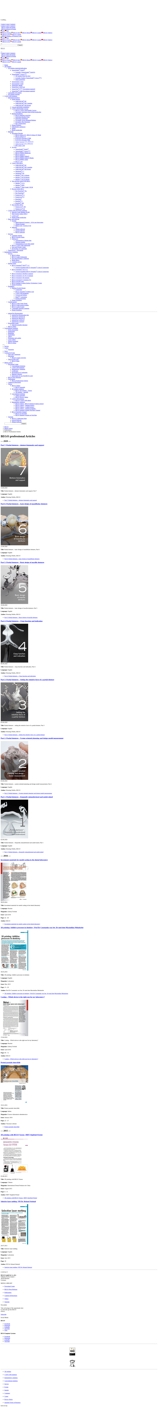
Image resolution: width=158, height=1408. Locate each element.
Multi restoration (21, 297)
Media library (15, 260)
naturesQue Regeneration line (20, 315)
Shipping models (20, 242)
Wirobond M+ (20, 173)
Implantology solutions (18, 402)
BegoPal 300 (19, 203)
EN (3, 31)
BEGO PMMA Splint (21, 159)
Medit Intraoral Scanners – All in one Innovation (29, 222)
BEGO (6, 427)
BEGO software (20, 232)
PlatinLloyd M (20, 209)
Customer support (17, 235)
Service (10, 253)
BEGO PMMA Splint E (22, 156)
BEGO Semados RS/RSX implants (22, 273)
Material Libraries (17, 374)
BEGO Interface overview (23, 115)
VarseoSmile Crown (19, 74)
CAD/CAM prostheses (22, 293)
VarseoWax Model (17, 85)
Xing (5, 1330)
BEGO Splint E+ (20, 154)
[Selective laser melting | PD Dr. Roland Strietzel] (14, 1244)
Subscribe (3, 1314)
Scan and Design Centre (19, 247)
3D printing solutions (18, 389)
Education (11, 356)
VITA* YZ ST (24, 142)
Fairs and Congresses (14, 354)
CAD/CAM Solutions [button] (10, 96)
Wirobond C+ (19, 171)
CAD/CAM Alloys (17, 163)
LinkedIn (7, 1327)
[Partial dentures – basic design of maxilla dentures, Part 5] (14, 603)
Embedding (11, 335)
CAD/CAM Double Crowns (20, 108)
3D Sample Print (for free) (22, 76)
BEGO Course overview (19, 358)
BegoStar (18, 199)
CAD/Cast (15, 216)
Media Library (8, 428)
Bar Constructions (20, 123)
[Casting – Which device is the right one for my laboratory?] (14, 1035)
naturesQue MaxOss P (18, 318)
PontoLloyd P (19, 197)
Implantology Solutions (18, 369)
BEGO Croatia (36, 32)
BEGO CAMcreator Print (19, 418)
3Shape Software (17, 422)
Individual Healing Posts (22, 117)
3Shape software (20, 229)
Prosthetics (11, 286)
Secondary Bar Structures (22, 122)
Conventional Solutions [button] (11, 328)
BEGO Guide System (18, 307)
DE (7, 31)
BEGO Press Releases (14, 377)
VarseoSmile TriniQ (18, 70)
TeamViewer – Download (15, 250)
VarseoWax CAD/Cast (18, 87)
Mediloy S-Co (20, 183)
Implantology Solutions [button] (11, 252)
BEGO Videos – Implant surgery (24, 405)
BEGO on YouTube (21, 413)
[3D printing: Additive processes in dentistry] (14, 970)
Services (10, 234)
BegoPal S (18, 201)
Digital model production (19, 217)
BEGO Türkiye (47, 32)
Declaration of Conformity (19, 248)
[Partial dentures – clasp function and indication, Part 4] (14, 662)
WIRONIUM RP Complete (23, 103)
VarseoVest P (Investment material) (23, 89)
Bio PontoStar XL (21, 191)
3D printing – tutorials (21, 392)
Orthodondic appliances (18, 127)
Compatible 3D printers (15, 93)
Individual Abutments (21, 118)
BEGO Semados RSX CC (21, 265)
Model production (17, 130)
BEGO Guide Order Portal (19, 303)
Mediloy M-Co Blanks (22, 175)
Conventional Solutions (18, 366)
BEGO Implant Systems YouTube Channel (27, 410)
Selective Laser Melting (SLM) (21, 212)
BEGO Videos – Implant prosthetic (25, 408)
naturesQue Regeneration (15, 313)
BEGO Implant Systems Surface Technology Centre (27, 283)
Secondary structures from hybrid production (28, 112)
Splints (14, 128)
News (6, 351)
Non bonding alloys (17, 205)
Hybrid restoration (20, 298)
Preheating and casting (14, 338)
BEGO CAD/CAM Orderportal (21, 245)
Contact (3, 24)
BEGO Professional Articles (20, 380)
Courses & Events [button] (9, 353)
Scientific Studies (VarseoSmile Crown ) (28, 78)
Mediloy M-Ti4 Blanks (22, 177)
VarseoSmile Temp (17, 81)
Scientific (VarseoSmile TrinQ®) (25, 72)
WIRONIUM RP (20, 101)
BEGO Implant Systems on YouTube (26, 415)
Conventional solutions (18, 394)
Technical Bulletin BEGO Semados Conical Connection (32, 267)
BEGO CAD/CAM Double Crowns (25, 110)
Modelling (11, 333)
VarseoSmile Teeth (17, 83)
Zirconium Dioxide (17, 133)
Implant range (12, 263)
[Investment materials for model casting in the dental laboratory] (14, 900)
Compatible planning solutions (20, 308)
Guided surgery (12, 302)
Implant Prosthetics (17, 113)
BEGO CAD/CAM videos (23, 400)
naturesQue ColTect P (18, 320)
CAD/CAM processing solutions (17, 210)
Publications (11, 379)
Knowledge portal (13, 323)
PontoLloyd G (20, 195)
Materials (10, 131)
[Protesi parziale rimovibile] (14, 1103)
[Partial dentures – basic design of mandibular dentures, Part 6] (14, 545)
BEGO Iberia (26, 32)
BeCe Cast (18, 161)
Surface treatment (13, 341)
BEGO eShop (16, 255)
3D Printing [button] (7, 66)
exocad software (20, 230)
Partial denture (16, 99)
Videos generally (20, 395)
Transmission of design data (23, 240)
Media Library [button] (8, 362)
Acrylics (14, 147)
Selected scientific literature (19, 325)
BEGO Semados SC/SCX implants (22, 275)
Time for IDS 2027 (13, 359)
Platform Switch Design (19, 288)
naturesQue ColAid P (18, 321)
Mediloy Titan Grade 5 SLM (24, 187)
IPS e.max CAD (20, 145)
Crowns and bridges (21, 295)
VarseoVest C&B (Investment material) (23, 91)
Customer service (17, 262)
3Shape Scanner (20, 224)
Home (6, 65)
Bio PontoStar (19, 193)
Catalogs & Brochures (14, 382)
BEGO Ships (15, 361)
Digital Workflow (17, 285)
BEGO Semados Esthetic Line (24, 291)
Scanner (14, 221)
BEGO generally (20, 387)
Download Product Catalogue (20, 258)
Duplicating (11, 331)
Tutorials (10, 417)
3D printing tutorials (14, 94)
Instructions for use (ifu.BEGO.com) (22, 376)
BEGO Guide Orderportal (19, 257)
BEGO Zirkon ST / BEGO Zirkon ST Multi (28, 135)
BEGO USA (6, 34)
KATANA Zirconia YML (22, 140)
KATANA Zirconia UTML (23, 138)
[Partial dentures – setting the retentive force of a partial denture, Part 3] (14, 720)
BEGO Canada (16, 34)
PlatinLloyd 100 (20, 207)
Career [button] (6, 348)
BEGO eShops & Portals (8, 29)
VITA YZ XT (24, 144)
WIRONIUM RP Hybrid (23, 105)
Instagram (7, 1325)
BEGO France (6, 32)
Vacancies (11, 349)
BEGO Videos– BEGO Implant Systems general (29, 403)
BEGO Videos (16, 385)
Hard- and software (13, 219)
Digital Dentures (16, 125)
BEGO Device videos (21, 397)
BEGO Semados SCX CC (20, 269)
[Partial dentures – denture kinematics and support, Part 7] (14, 486)
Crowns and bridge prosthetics (20, 107)
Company (12, 24)
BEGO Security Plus (18, 281)
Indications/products (14, 97)
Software (14, 227)
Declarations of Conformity (20, 372)
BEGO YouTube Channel (19, 412)
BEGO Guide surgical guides (20, 305)
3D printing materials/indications (17, 68)
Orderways (15, 239)
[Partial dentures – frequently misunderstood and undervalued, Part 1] (14, 838)
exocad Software (16, 420)
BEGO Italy (17, 32)
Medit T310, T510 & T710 (23, 225)
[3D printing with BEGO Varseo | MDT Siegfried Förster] (14, 1174)
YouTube (7, 1328)
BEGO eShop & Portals (8, 27)
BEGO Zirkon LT (20, 136)
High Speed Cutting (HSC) (19, 214)
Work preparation (13, 330)
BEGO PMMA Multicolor (23, 153)
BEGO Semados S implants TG (21, 280)
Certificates (15, 371)
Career (8, 24)
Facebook (7, 1324)
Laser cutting (12, 339)
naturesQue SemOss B (18, 316)
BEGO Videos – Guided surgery (24, 407)
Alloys (10, 336)
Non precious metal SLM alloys (21, 181)
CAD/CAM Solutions (18, 367)
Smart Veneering (20, 79)
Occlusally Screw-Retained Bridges (25, 120)
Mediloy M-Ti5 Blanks (22, 179)
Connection (18, 289)
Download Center (13, 364)
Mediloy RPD (19, 185)
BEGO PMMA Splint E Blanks (24, 158)
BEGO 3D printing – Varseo (23, 390)
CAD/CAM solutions (18, 399)
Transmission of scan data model (24, 244)
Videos (10, 384)
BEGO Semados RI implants (20, 277)
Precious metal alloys (18, 189)
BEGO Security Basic (18, 237)
